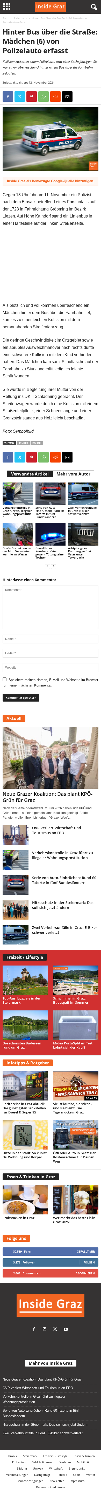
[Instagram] (45, 1330)
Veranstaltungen (17, 1475)
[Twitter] (56, 1330)
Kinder (23, 443)
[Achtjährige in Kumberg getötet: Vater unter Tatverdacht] (83, 534)
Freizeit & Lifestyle (55, 1456)
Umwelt (38, 1468)
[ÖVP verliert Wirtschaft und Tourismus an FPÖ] (15, 835)
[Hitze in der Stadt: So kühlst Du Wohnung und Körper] (25, 1135)
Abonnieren (85, 1273)
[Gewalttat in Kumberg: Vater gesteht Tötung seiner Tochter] (50, 534)
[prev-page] (47, 566)
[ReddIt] (55, 96)
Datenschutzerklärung (50, 1487)
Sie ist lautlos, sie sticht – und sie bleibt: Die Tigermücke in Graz (72, 1108)
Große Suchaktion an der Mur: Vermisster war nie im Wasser (17, 551)
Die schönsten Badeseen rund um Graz (22, 1045)
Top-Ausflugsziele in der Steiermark (21, 1000)
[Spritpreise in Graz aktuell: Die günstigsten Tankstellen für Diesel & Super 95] (25, 1085)
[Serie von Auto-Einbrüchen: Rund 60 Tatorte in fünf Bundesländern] (50, 494)
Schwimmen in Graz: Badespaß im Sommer (71, 1000)
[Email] (67, 96)
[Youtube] (66, 1330)
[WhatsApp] (43, 96)
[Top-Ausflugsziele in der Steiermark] (25, 980)
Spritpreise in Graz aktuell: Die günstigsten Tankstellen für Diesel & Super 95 (24, 1108)
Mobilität (83, 1462)
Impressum (77, 1481)
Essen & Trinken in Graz (30, 1177)
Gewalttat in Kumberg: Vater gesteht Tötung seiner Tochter (50, 552)
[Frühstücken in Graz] (25, 1199)
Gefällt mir (86, 1251)
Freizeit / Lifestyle (24, 957)
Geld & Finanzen (43, 1462)
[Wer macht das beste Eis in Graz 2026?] (75, 1199)
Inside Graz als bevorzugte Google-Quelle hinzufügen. (50, 181)
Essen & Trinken (84, 1456)
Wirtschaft (56, 1468)
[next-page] (53, 566)
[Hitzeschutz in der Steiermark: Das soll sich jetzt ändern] (15, 910)
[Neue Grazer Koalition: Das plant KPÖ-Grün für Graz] (50, 758)
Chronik (11, 1456)
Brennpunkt (77, 1468)
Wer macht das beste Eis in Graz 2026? (74, 1219)
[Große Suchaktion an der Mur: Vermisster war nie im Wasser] (18, 534)
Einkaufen (19, 1462)
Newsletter (56, 1481)
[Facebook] (8, 96)
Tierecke (61, 1475)
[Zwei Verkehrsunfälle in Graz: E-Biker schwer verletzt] (83, 494)
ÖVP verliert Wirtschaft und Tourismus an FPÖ (56, 830)
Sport (76, 1475)
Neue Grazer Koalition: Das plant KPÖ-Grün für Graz (47, 797)
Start (6, 18)
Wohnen (65, 1462)
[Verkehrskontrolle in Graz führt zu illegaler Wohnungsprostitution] (18, 494)
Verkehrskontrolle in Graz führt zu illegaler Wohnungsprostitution (17, 512)
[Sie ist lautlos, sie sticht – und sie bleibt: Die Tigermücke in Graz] (75, 1085)
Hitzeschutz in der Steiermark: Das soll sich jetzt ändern (62, 905)
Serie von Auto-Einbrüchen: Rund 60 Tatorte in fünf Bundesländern (49, 512)
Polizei (36, 443)
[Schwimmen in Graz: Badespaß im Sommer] (75, 980)
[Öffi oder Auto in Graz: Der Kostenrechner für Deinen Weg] (75, 1135)
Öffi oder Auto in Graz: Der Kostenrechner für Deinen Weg (74, 1157)
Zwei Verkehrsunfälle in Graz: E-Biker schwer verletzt (82, 511)
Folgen (89, 1262)
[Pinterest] (31, 96)
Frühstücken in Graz (18, 1217)
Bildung (22, 1468)
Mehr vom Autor (73, 474)
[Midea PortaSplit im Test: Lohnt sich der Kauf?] (75, 1025)
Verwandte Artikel (30, 474)
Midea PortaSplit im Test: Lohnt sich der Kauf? (73, 1045)
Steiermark (20, 18)
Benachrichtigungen (30, 1481)
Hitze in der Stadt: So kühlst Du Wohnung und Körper (25, 1155)
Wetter (90, 1475)
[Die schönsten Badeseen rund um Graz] (25, 1025)
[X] (20, 96)
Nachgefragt (42, 1475)
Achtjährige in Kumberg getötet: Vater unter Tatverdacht (80, 552)
